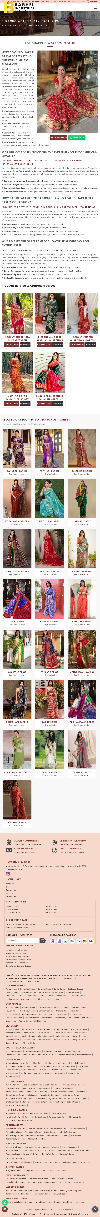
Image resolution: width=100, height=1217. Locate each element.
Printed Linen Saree (14, 1132)
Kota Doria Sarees (61, 1007)
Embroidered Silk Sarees (16, 950)
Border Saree (59, 989)
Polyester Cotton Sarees (50, 1095)
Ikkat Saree (76, 1011)
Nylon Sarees (51, 909)
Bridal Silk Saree (25, 1190)
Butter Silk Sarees (13, 1043)
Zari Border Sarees (75, 989)
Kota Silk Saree (29, 1054)
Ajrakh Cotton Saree (14, 1091)
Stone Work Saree (69, 1147)
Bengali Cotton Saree (15, 1095)
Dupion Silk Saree (62, 1036)
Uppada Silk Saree (72, 1051)
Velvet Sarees (11, 996)
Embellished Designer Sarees (18, 966)
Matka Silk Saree (79, 1036)
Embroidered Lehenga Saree (18, 959)
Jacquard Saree (78, 996)
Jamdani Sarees (46, 1011)
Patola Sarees (76, 1014)
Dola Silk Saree (81, 1033)
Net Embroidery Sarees (16, 953)
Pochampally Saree (63, 1017)
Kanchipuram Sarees (43, 1073)
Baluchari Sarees (32, 1017)
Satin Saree (10, 1066)
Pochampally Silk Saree (15, 1139)
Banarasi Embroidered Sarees (19, 963)
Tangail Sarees (25, 1021)
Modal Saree (26, 1073)
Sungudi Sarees (45, 1014)
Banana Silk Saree (61, 1039)
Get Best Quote (60, 137)
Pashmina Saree (39, 1117)
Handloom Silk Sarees (39, 1113)
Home (4, 26)
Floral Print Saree (78, 1128)
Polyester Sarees (13, 912)
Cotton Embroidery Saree (62, 1091)
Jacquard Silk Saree (63, 1033)
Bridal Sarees (11, 1190)
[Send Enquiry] (5, 1209)
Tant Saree (80, 1091)
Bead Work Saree (49, 1154)
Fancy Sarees (11, 989)
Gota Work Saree (32, 1147)
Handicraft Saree (67, 1154)
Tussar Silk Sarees (43, 1029)
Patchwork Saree (13, 1154)
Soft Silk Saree (28, 1029)
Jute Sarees (45, 1070)
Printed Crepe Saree (14, 1135)
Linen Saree (26, 1063)
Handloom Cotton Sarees (16, 1113)
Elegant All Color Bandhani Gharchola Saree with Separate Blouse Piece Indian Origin (50, 339)
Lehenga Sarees (12, 992)
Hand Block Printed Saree (17, 927)
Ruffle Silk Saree (28, 1039)
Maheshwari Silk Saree (53, 1051)
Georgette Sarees (27, 989)
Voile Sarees (32, 1095)
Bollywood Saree (29, 992)
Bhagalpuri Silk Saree (47, 1054)
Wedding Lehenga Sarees (46, 1190)
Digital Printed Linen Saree (64, 1066)
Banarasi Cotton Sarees (63, 1088)
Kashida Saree (40, 1021)
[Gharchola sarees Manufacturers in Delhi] (67, 91)
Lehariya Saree (12, 1070)
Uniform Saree (12, 1063)
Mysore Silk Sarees (31, 1043)
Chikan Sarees (62, 996)
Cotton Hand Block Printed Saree (20, 924)
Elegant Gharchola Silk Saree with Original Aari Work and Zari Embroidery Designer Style (17, 339)
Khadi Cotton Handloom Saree (19, 1120)
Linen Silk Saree (44, 1039)
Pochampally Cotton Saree (66, 1102)
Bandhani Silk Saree (14, 1051)
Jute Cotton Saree (71, 1095)
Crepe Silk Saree (30, 1033)
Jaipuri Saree (44, 992)
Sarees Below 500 (59, 1070)
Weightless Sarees (13, 1170)
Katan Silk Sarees (13, 1033)
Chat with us (78, 138)
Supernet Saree (72, 992)
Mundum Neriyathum (37, 1139)
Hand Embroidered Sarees (17, 956)
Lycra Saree (51, 912)
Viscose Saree (12, 909)
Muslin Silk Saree (28, 1036)
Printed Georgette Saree (16, 1128)
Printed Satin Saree (33, 1132)
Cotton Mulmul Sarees (72, 1085)
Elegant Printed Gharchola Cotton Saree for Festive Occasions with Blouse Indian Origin (83, 339)
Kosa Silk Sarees (12, 1039)
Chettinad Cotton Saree (16, 1088)
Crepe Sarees (24, 1066)
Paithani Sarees (28, 1007)
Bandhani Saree (44, 989)
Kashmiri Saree (59, 1194)
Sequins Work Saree (14, 1147)
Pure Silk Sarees (12, 1029)
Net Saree (49, 1063)
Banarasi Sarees (12, 1007)
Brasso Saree (57, 992)
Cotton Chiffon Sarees (57, 1170)
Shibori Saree (49, 1132)
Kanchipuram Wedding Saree (18, 1194)
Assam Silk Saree (84, 1054)
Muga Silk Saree (12, 1036)
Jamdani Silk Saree (66, 1054)
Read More (25, 344)
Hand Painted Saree (51, 1147)
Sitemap (9, 893)
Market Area (11, 896)
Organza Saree (12, 906)
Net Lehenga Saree (28, 996)
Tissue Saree (73, 1073)
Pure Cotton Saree (14, 1085)
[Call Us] (95, 1209)
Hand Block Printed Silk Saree (58, 924)
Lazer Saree (26, 999)
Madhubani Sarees (64, 1150)
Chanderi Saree (62, 1011)
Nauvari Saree (12, 1011)
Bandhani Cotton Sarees (16, 1098)
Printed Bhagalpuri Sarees (57, 1135)
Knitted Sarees (12, 1073)
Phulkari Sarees (12, 999)
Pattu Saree (76, 1135)
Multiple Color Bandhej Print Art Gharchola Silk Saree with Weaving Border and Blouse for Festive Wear (17, 398)
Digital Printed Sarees (59, 1128)
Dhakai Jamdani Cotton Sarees (19, 1102)
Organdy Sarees (55, 1098)
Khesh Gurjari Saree (82, 1017)
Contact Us (11, 890)
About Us (10, 884)
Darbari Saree (75, 1070)
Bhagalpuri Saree (76, 1117)
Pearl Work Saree (82, 1150)
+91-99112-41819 (15, 869)
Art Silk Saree (51, 906)
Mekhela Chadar (79, 1007)
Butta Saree (83, 1066)
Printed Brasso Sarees (35, 1135)
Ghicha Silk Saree (13, 1054)
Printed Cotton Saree (33, 1085)
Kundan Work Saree (31, 1154)
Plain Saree (38, 1063)
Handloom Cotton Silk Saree (18, 1117)
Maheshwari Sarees (14, 1017)
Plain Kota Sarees (46, 996)
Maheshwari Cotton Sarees (75, 1098)
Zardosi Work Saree (42, 1194)
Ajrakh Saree (60, 1073)
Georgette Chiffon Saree (34, 1170)
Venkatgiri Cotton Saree (16, 1105)
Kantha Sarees (12, 1014)
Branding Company (79, 1214)
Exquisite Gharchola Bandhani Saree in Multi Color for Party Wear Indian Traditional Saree (50, 398)
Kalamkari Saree (45, 1007)
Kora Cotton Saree (37, 1098)
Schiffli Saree (39, 999)
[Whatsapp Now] (5, 1202)
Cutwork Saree (47, 1150)
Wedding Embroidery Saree (71, 1190)
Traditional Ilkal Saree (41, 1066)
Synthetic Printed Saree (68, 1132)
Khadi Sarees (53, 999)
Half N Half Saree (76, 1063)
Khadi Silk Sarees (45, 1036)
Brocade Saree (12, 1076)
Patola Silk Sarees (58, 1113)
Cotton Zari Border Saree (39, 1088)
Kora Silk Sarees (45, 1033)
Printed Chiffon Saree (38, 1128)
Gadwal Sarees (61, 1014)
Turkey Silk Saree (78, 1039)
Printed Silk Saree (61, 1029)
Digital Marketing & (62, 1214)
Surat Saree (61, 1063)
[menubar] (95, 7)
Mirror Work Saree (31, 1150)
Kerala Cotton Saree (43, 1102)
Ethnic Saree (17, 26)
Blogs (8, 887)
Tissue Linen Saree (29, 1070)
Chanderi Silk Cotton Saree (37, 1091)
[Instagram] (8, 874)
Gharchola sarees (28, 1014)
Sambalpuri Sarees (28, 1011)
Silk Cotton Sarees (52, 1085)
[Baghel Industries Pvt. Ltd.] (19, 7)
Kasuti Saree (11, 1021)
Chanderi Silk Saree (33, 1051)
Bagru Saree (47, 1017)
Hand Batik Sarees (13, 1150)
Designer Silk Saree (79, 1029)
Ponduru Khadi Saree (58, 1117)
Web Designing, (46, 1214)
